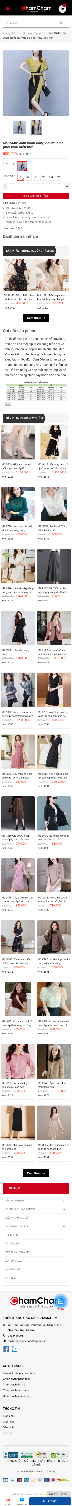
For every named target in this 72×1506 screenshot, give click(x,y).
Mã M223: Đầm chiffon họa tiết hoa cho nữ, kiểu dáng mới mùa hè (19, 297)
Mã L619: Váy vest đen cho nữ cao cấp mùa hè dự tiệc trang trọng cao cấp (53, 776)
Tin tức (60, 1461)
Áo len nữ (11, 1278)
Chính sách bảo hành (16, 1390)
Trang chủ (9, 1415)
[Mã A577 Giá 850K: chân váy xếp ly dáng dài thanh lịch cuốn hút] (54, 566)
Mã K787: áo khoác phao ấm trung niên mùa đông (54, 961)
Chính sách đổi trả (14, 1384)
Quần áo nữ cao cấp (17, 1218)
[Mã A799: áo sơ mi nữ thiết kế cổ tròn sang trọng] (18, 504)
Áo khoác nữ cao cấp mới (20, 1209)
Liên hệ (7, 1433)
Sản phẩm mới (13, 1269)
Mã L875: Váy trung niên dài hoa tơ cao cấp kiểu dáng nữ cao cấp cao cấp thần (18, 899)
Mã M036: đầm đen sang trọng (15, 652)
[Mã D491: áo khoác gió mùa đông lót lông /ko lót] (54, 813)
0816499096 (15, 1335)
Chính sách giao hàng (16, 1395)
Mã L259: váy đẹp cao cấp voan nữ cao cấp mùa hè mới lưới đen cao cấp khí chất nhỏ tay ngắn (52, 714)
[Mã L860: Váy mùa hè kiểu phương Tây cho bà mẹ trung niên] (18, 752)
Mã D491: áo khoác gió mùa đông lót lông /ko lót (53, 837)
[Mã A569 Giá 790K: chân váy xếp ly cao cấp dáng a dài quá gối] (18, 813)
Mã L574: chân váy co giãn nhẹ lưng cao (17, 1147)
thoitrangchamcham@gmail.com (27, 1340)
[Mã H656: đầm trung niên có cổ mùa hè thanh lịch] (54, 1123)
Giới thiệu (9, 1421)
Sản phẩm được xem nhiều (24, 418)
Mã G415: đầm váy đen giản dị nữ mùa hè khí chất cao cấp (53, 466)
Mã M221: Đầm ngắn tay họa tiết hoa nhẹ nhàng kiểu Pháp (52, 297)
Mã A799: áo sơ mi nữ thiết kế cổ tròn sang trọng (17, 528)
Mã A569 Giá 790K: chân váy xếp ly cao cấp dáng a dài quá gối (16, 838)
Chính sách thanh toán (17, 1378)
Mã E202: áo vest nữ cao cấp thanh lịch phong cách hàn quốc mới (52, 652)
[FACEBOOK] (6, 1349)
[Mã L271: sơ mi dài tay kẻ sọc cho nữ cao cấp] (18, 1061)
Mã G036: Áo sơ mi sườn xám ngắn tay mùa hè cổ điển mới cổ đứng (52, 899)
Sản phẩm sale (13, 1261)
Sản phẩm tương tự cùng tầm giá (30, 250)
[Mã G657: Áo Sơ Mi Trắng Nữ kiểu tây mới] (54, 504)
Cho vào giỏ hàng (36, 196)
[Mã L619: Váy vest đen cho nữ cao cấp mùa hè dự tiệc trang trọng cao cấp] (54, 752)
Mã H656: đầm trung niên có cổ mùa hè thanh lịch (53, 1147)
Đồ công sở (12, 1243)
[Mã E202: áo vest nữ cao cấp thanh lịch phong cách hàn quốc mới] (54, 628)
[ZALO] (14, 1349)
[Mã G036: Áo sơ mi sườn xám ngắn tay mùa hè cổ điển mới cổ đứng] (54, 875)
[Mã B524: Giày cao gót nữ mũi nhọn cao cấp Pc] (18, 442)
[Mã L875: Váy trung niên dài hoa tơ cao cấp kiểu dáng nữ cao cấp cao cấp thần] (18, 875)
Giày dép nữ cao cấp (17, 1226)
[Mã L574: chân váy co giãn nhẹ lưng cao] (18, 1123)
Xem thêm (34, 318)
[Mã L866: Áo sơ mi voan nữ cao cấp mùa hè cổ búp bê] (54, 999)
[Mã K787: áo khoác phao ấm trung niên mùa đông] (54, 937)
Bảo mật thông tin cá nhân (19, 1373)
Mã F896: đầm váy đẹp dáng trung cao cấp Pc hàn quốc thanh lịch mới (18, 590)
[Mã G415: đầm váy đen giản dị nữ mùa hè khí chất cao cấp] (54, 442)
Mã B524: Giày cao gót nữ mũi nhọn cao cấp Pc (16, 466)
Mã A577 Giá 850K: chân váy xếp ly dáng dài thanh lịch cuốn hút (52, 590)
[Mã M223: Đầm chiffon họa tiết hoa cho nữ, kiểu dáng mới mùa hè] (19, 275)
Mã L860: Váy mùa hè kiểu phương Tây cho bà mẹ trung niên (17, 776)
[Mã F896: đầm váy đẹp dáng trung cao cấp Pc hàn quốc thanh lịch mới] (18, 566)
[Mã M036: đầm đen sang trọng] (18, 628)
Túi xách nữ (12, 1235)
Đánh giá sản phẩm (20, 236)
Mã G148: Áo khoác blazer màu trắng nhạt (53, 1085)
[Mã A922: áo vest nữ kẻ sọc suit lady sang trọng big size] (18, 690)
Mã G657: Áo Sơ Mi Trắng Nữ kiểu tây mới (52, 528)
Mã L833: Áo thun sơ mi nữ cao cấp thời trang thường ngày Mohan (17, 1023)
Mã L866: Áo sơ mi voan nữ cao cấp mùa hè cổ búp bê (53, 1023)
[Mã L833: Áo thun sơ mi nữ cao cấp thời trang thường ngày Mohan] (18, 999)
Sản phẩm (9, 1427)
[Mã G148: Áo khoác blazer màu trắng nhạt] (54, 1061)
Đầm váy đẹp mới (14, 1200)
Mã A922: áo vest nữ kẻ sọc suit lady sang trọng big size (17, 714)
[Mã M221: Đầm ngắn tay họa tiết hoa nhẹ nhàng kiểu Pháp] (52, 275)
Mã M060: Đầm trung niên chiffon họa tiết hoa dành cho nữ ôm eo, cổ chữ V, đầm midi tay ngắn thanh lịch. (18, 961)
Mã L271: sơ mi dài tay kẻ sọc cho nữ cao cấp (16, 1085)
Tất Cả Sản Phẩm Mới (17, 1252)
